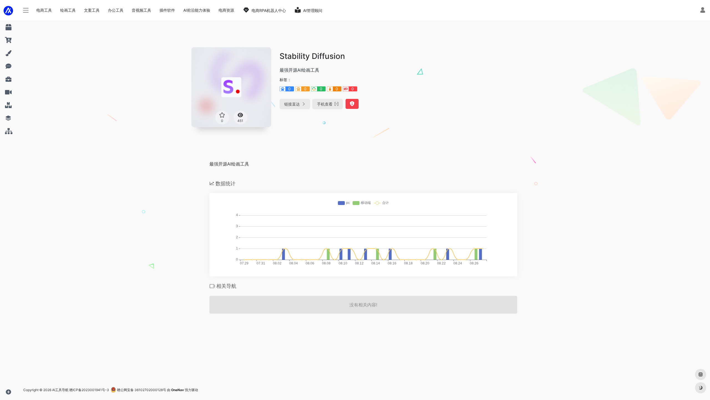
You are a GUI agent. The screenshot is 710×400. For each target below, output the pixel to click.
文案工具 (92, 10)
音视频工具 (141, 10)
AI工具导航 (60, 390)
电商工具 (44, 10)
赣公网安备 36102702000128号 (141, 390)
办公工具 (115, 10)
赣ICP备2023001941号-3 (89, 390)
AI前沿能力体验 (196, 10)
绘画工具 (68, 10)
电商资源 (226, 10)
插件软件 (167, 10)
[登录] (703, 11)
